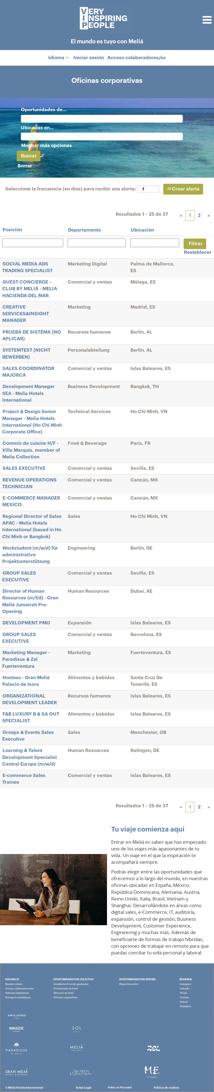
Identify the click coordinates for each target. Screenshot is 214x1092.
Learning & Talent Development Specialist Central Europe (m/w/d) (29, 757)
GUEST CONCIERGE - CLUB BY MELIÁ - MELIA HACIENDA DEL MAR (29, 289)
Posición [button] (12, 229)
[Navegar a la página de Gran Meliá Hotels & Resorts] (16, 1071)
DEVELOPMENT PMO (26, 623)
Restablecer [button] (197, 252)
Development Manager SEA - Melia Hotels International (28, 393)
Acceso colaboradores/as (136, 57)
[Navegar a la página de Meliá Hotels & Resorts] (76, 1048)
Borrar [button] (25, 165)
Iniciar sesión (88, 57)
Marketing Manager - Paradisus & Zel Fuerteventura (26, 659)
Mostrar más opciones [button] (46, 145)
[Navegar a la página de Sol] (76, 1029)
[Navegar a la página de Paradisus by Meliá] (16, 1048)
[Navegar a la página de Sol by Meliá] (16, 1015)
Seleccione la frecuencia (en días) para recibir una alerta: (70, 189)
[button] (178, 20)
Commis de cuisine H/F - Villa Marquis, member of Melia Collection (31, 450)
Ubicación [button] (142, 230)
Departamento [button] (84, 230)
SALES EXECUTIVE (24, 468)
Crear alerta (185, 189)
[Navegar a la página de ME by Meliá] (152, 1071)
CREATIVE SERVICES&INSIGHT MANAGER (25, 314)
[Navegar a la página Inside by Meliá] (16, 1029)
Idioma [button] (56, 57)
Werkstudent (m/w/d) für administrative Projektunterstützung (30, 555)
